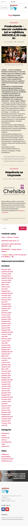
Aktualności (14, 22)
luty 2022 (4, 289)
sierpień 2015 (5, 384)
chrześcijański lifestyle (9, 156)
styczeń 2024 (6, 282)
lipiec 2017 (4, 356)
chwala (3, 435)
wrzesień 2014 (6, 399)
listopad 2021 (5, 291)
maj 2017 (4, 360)
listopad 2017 (5, 349)
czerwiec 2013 (6, 423)
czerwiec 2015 (6, 386)
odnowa (4, 440)
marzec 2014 (5, 408)
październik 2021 (7, 293)
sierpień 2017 (5, 354)
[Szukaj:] (9, 229)
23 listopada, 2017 (20, 179)
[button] (4, 7)
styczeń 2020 (5, 317)
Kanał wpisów (6, 456)
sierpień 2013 (5, 421)
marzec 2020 (5, 315)
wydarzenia (5, 446)
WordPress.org (6, 461)
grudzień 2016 (6, 365)
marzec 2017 (5, 362)
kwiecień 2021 (6, 300)
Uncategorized (6, 442)
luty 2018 (4, 343)
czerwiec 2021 (6, 297)
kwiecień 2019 (6, 323)
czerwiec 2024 (6, 280)
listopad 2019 (5, 321)
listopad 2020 (6, 304)
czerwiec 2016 (6, 371)
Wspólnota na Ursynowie (14, 174)
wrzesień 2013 (6, 419)
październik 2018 (7, 332)
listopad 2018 (5, 330)
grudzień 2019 (6, 319)
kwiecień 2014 (6, 406)
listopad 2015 (5, 377)
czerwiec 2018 (6, 334)
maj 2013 (4, 425)
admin (11, 41)
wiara (18, 159)
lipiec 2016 (4, 369)
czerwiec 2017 (6, 358)
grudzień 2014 (6, 393)
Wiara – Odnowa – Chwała (10, 237)
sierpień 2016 (5, 367)
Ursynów (14, 159)
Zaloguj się (5, 454)
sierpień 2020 (6, 308)
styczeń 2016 (5, 373)
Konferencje (5, 438)
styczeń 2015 (5, 390)
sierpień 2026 (6, 269)
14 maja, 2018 (20, 41)
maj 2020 (4, 310)
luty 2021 (4, 302)
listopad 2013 (5, 414)
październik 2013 (7, 416)
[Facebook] (12, 2)
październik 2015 (7, 380)
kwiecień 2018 (6, 339)
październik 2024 (7, 278)
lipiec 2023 (5, 284)
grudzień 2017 (6, 347)
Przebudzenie (7, 159)
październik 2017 (7, 352)
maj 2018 (4, 336)
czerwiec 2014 (6, 401)
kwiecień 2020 (6, 313)
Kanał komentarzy (7, 459)
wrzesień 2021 (6, 295)
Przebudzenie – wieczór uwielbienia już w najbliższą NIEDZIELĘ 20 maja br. (14, 32)
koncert (18, 156)
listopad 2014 (5, 395)
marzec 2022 (5, 287)
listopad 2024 (6, 276)
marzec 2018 (5, 341)
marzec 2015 (5, 388)
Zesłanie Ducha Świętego (17, 161)
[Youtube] (14, 2)
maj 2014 (4, 403)
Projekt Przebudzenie (20, 158)
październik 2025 (7, 271)
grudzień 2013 (6, 412)
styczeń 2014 (5, 410)
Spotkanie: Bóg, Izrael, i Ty (10, 241)
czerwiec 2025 (6, 274)
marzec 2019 (5, 326)
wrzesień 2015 (6, 382)
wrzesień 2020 (6, 306)
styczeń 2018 (5, 345)
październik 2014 (7, 397)
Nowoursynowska (8, 218)
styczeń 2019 (5, 328)
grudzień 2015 (6, 375)
